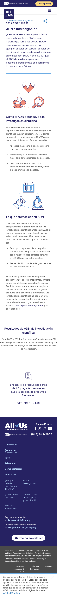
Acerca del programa (22, 20)
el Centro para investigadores (27, 305)
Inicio (8, 20)
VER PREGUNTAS (28, 403)
